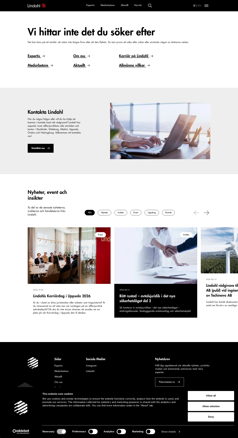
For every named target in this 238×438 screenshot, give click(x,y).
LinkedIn (90, 371)
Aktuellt (124, 5)
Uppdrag (152, 213)
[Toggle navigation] (206, 6)
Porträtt (168, 213)
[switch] (93, 431)
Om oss (79, 56)
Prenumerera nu (167, 382)
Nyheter (104, 213)
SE (194, 6)
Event (135, 213)
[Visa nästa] (206, 212)
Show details (168, 431)
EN (199, 6)
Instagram (91, 365)
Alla (89, 213)
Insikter (121, 213)
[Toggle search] (150, 6)
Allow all (211, 395)
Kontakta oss (38, 148)
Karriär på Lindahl (134, 56)
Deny (211, 416)
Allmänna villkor (132, 65)
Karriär (138, 5)
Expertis (90, 5)
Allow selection (211, 406)
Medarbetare (108, 5)
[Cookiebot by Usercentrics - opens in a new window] (21, 431)
